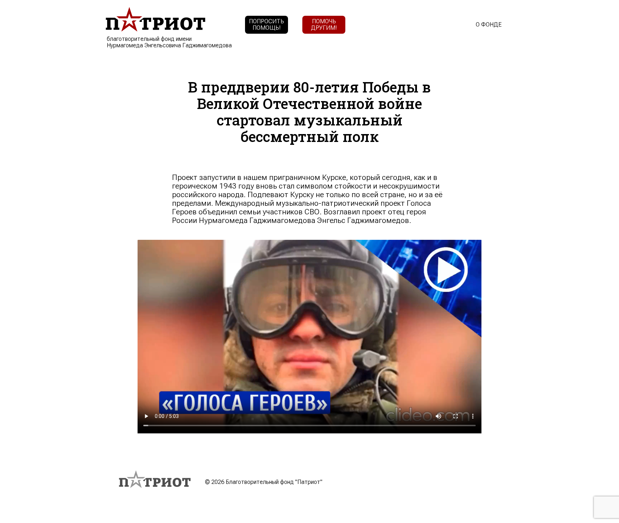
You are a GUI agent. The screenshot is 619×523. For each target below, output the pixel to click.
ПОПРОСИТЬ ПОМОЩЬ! (266, 24)
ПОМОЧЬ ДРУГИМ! (324, 24)
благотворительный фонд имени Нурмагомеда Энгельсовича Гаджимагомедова (169, 42)
